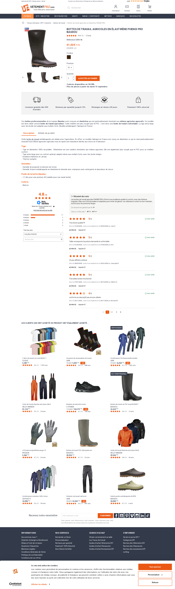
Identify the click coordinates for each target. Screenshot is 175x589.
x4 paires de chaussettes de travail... (79, 358)
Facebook (116, 515)
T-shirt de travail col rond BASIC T (34, 358)
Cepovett (26, 499)
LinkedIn (142, 515)
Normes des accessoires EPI (134, 549)
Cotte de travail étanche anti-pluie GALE (36, 404)
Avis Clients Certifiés (63, 549)
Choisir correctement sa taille (100, 537)
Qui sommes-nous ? (29, 537)
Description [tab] (28, 133)
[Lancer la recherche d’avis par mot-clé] (61, 239)
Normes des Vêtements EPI (134, 543)
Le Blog (126, 552)
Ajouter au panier (87, 78)
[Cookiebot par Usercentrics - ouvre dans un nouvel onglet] (15, 584)
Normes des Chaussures (132, 546)
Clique (25, 361)
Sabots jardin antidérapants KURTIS (123, 496)
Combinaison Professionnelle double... (124, 358)
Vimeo (132, 515)
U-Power (70, 407)
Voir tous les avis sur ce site (42, 210)
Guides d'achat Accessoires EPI (101, 549)
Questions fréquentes (30, 546)
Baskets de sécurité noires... (76, 404)
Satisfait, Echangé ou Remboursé (34, 540)
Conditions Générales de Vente (33, 552)
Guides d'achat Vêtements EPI (101, 543)
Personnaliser (154, 575)
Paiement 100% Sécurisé (65, 546)
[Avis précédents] (103, 312)
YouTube (121, 515)
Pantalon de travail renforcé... (76, 496)
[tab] (46, 133)
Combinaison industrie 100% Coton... (35, 496)
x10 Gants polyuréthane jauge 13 (34, 450)
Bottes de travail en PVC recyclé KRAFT (124, 404)
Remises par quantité (63, 543)
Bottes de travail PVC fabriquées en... (79, 450)
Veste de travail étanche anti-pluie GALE (124, 450)
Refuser (155, 582)
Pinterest (126, 515)
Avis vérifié (150, 219)
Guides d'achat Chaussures (100, 546)
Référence (71, 40)
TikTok (147, 515)
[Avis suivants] (121, 312)
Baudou (113, 407)
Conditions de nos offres (31, 558)
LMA (68, 361)
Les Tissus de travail (97, 540)
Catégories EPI (129, 540)
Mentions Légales (28, 549)
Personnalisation (62, 540)
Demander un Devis (63, 537)
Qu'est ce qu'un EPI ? (131, 537)
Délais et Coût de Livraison (31, 543)
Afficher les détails (39, 584)
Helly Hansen (28, 407)
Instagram (137, 515)
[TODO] (94, 207)
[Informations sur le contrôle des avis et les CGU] (54, 206)
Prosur (25, 453)
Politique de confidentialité (31, 555)
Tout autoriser (155, 567)
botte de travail (33, 139)
